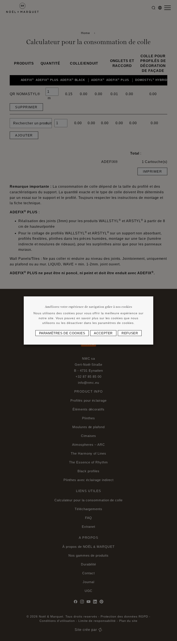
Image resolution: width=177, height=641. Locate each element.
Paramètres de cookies (62, 333)
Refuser (130, 333)
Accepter (103, 333)
